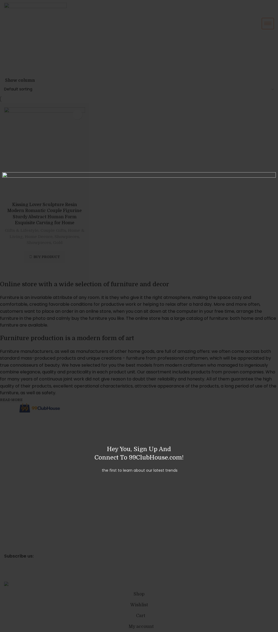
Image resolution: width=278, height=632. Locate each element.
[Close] (9, 165)
